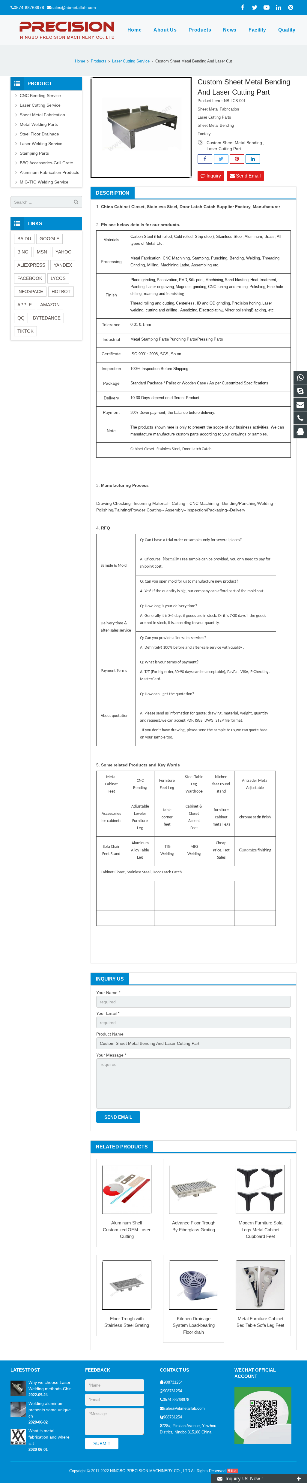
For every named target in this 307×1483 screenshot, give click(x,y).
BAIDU (24, 238)
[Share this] (205, 159)
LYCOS (58, 278)
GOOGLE (49, 238)
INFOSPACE (30, 291)
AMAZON (50, 304)
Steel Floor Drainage (39, 134)
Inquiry (213, 175)
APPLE (24, 304)
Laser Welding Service (41, 143)
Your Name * (108, 992)
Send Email (248, 175)
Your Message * (111, 1055)
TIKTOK (25, 331)
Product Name (110, 1034)
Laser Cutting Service (131, 61)
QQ (21, 317)
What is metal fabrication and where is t (49, 1437)
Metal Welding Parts (39, 124)
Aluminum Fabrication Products (49, 172)
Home (80, 61)
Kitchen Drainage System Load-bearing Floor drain (194, 1325)
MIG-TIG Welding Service (44, 182)
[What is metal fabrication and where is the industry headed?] (18, 1443)
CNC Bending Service (40, 95)
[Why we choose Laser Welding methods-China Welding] (18, 1395)
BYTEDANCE (47, 317)
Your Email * (107, 1013)
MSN (42, 251)
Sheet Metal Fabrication (42, 114)
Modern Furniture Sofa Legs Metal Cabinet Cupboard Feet (260, 1229)
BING (22, 251)
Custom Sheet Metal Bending (234, 142)
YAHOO (63, 251)
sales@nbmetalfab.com (73, 7)
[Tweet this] (221, 159)
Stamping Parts (34, 153)
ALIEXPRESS (31, 265)
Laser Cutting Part (224, 148)
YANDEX (63, 265)
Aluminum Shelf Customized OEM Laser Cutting (127, 1229)
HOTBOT (61, 291)
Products (98, 61)
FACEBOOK (29, 278)
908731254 (173, 1382)
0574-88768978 (29, 7)
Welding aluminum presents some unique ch (49, 1409)
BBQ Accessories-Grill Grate (46, 162)
